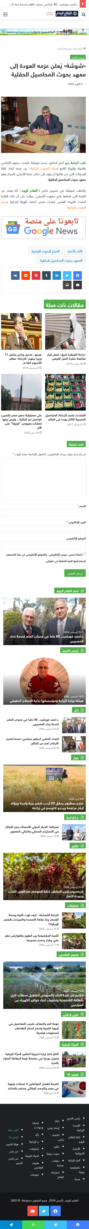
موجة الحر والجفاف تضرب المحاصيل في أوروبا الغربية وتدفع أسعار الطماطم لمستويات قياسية (34, 1028)
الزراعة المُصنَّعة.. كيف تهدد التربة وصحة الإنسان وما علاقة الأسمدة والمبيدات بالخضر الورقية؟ (31, 919)
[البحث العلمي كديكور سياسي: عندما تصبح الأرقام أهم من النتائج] (74, 744)
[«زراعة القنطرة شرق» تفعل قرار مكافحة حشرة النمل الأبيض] (65, 331)
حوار (57, 1120)
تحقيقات (34, 1148)
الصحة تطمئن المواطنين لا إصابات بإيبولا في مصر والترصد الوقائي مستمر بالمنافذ (33, 1086)
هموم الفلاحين (37, 1165)
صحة (77, 1178)
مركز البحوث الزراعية (45, 251)
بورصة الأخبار (64, 48)
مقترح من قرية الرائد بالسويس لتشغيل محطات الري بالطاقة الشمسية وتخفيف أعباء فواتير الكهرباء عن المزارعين (47, 999)
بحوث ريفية (53, 1153)
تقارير (56, 1146)
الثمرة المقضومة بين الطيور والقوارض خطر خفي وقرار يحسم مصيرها (32, 937)
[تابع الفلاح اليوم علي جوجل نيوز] (43, 227)
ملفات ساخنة (58, 1162)
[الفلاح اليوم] (61, 14)
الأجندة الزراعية (78, 1127)
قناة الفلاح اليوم (76, 1139)
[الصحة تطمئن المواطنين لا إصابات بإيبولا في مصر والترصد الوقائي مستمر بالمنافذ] (74, 1089)
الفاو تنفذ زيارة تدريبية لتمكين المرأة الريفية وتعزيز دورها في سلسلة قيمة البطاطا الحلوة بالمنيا (31, 1058)
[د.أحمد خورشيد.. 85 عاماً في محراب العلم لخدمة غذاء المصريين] (74, 725)
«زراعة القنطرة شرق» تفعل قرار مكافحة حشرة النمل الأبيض (66, 356)
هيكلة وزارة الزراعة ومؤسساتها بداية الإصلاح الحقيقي (47, 700)
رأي (37, 1134)
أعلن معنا (13, 1129)
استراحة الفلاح (57, 1174)
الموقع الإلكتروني (76, 537)
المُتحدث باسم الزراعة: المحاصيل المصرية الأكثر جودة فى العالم (65, 417)
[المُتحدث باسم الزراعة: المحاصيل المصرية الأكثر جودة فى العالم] (65, 392)
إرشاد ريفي (53, 1127)
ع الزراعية (34, 1141)
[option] (44, 621)
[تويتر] (67, 275)
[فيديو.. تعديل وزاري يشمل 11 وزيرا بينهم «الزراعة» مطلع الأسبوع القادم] (21, 331)
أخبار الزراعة (74, 1159)
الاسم (81, 505)
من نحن (14, 1150)
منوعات (34, 1174)
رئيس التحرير (73, 1117)
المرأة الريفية (32, 1155)
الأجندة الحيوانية (78, 1150)
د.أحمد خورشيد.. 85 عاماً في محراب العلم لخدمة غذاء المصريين (47, 638)
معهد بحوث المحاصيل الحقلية (60, 260)
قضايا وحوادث (38, 1124)
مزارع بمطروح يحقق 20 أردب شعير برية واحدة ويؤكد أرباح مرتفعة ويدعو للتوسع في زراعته (47, 805)
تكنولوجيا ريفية (77, 1169)
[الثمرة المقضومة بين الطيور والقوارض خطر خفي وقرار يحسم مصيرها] (74, 941)
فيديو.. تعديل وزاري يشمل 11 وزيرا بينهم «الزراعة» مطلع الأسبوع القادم (23, 358)
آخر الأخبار (74, 251)
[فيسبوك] (77, 275)
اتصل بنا (13, 1136)
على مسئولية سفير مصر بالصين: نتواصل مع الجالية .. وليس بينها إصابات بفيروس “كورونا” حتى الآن (21, 421)
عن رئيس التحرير (15, 1160)
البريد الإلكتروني (76, 521)
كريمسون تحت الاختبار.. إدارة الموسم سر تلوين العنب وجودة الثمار (46, 893)
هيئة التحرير (12, 1143)
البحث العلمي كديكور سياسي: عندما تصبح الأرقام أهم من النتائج (32, 740)
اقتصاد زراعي (58, 1137)
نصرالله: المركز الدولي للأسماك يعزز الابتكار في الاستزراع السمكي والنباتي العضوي (32, 829)
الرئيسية (78, 48)
